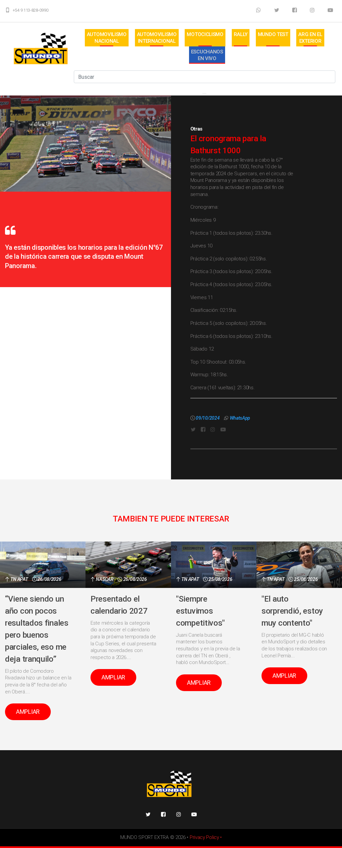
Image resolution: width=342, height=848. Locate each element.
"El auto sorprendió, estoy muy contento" (292, 611)
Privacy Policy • (206, 837)
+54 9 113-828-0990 (30, 10)
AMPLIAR (28, 711)
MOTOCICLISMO (205, 34)
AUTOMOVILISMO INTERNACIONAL (157, 37)
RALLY (241, 34)
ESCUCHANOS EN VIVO (207, 55)
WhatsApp (240, 418)
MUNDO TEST (273, 34)
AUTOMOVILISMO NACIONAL (107, 37)
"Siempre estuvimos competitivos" (200, 611)
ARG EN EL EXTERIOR (310, 37)
